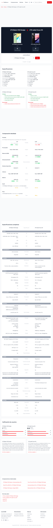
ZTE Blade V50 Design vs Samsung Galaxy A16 (12, 482)
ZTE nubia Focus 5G (35, 44)
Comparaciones (14, 2)
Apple (28, 515)
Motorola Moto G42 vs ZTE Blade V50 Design (36, 488)
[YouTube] (31, 2)
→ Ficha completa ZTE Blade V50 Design (10, 495)
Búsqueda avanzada (19, 515)
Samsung (29, 514)
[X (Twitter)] (27, 2)
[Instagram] (29, 2)
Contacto (42, 514)
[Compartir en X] (28, 61)
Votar (37, 58)
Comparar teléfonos (18, 514)
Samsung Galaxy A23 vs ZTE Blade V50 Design (37, 485)
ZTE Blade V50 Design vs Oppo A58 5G (10, 488)
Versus (5, 6)
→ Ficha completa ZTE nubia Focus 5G (9, 497)
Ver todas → (30, 521)
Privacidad (42, 515)
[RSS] (33, 2)
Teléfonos (6, 2)
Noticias (21, 2)
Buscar (49, 2)
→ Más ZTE (4, 499)
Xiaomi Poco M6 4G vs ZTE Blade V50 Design (12, 485)
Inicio (2, 6)
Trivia (26, 2)
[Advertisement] (26, 120)
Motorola (29, 519)
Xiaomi (28, 517)
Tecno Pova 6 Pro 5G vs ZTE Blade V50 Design (37, 482)
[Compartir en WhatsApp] (29, 61)
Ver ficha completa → (6, 452)
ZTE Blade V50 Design (17, 44)
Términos (42, 517)
